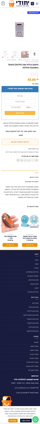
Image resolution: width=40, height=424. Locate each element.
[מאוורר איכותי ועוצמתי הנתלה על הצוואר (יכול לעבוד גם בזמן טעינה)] (29, 221)
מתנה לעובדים (33, 370)
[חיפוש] (32, 3)
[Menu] (37, 3)
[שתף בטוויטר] (29, 160)
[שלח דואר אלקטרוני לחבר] (25, 160)
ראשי (36, 260)
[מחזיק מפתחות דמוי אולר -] (10, 221)
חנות (36, 264)
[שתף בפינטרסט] (21, 160)
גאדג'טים (35, 303)
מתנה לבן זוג (34, 354)
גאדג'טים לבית (33, 307)
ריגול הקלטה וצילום (24, 60)
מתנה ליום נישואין (32, 366)
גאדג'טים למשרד (32, 323)
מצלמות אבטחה (11, 60)
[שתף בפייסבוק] (33, 160)
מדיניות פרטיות (33, 292)
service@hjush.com (22, 388)
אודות (36, 268)
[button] (35, 419)
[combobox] (31, 107)
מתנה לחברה (33, 358)
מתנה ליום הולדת (32, 362)
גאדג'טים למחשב (32, 331)
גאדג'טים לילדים (32, 311)
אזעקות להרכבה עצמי (31, 62)
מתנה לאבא (34, 346)
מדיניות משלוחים (32, 272)
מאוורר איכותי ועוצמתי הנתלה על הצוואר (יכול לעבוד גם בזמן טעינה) (30, 238)
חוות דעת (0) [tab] (34, 177)
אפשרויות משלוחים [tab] (31, 181)
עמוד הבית (35, 60)
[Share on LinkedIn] (18, 160)
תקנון (36, 288)
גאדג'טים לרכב (33, 327)
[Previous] (35, 30)
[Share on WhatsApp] (36, 160)
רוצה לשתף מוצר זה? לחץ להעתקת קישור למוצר (20, 133)
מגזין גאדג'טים (33, 280)
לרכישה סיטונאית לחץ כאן (20, 142)
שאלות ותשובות (32, 276)
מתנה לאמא (34, 350)
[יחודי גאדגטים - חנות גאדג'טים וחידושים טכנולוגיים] (19, 4)
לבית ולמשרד (16, 152)
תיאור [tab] (36, 173)
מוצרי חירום (9, 152)
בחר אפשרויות (30, 245)
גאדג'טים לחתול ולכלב (30, 315)
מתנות (36, 342)
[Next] (3, 30)
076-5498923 (20, 379)
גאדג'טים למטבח (32, 319)
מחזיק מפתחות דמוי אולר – (10, 237)
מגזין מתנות (34, 284)
